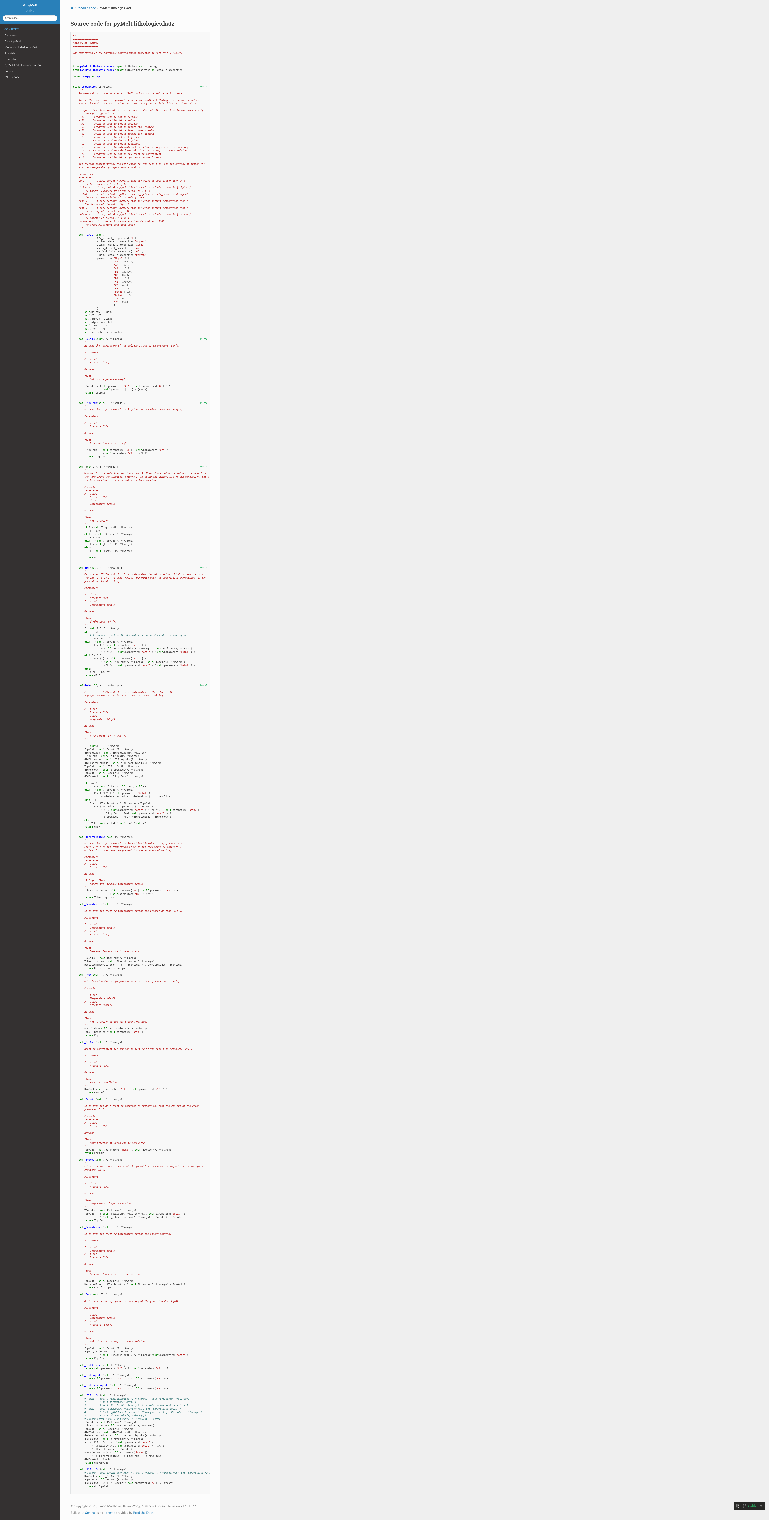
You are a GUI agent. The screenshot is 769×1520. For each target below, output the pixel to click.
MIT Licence (12, 77)
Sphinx (90, 1512)
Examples (10, 59)
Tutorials (10, 53)
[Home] (71, 8)
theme (110, 1512)
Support (10, 71)
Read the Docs (143, 1512)
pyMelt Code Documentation (23, 65)
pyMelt (31, 5)
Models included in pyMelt (21, 47)
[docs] (203, 86)
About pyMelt (13, 41)
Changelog (11, 35)
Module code (86, 8)
